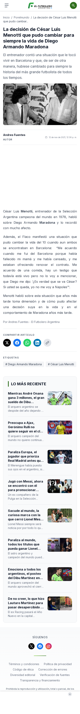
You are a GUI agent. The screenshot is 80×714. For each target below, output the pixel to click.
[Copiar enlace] (47, 343)
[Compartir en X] (7, 343)
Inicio (6, 17)
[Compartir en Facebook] (17, 343)
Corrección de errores (52, 669)
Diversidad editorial (22, 675)
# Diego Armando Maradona (23, 364)
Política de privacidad (58, 664)
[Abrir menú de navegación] (6, 5)
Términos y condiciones (24, 664)
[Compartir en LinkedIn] (37, 343)
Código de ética (23, 669)
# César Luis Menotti (61, 364)
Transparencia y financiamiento (40, 680)
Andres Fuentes (14, 135)
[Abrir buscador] (73, 5)
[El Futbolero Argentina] (40, 5)
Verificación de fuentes (55, 675)
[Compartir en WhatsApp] (27, 343)
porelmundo (21, 17)
